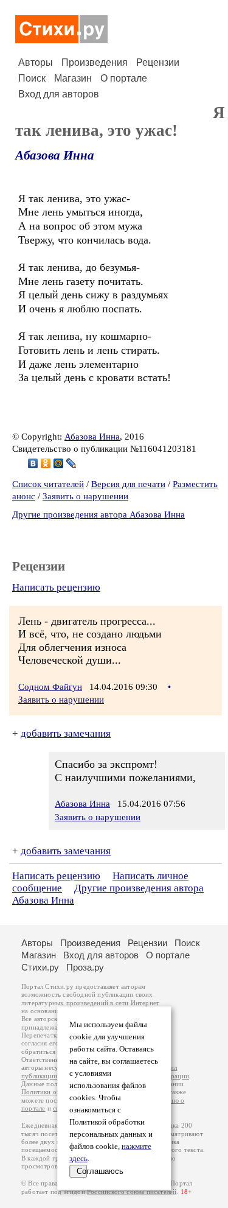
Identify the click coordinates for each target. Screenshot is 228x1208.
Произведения (94, 62)
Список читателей (48, 484)
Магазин (73, 78)
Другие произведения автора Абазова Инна (98, 514)
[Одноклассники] (46, 463)
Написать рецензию (56, 587)
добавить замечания (66, 733)
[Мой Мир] (58, 463)
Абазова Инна (54, 155)
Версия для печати (128, 484)
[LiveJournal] (71, 463)
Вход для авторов (58, 94)
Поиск (32, 78)
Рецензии (157, 62)
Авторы (35, 62)
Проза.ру (85, 967)
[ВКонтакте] (33, 463)
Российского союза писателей (131, 1192)
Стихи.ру (40, 967)
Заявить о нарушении (85, 496)
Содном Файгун (50, 687)
